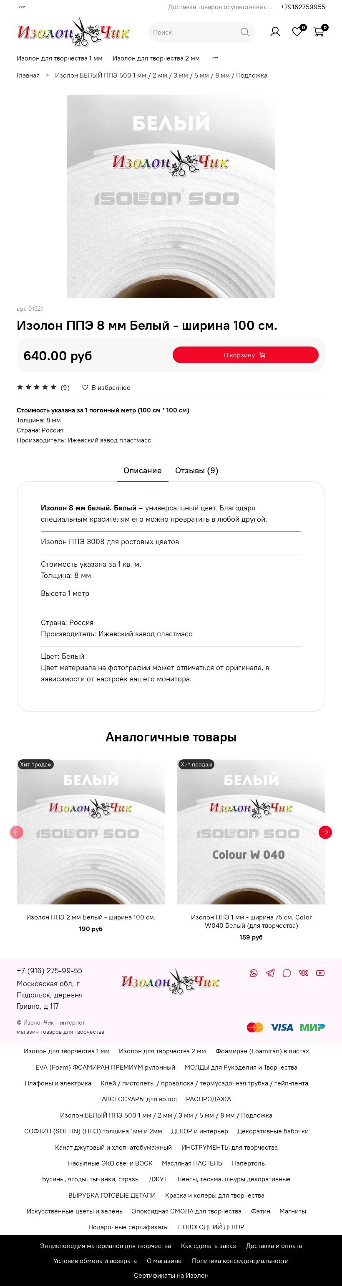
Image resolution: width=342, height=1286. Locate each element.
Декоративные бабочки (273, 1131)
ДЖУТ (158, 1179)
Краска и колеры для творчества (214, 1195)
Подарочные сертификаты (128, 1227)
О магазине (164, 1260)
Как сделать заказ (208, 1245)
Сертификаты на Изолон (171, 1275)
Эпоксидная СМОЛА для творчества (186, 1211)
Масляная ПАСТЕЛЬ (192, 1163)
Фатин (260, 1211)
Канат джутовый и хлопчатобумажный (113, 1147)
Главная (28, 75)
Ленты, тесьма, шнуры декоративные (234, 1179)
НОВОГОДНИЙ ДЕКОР (211, 1227)
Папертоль (248, 1163)
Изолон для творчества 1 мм (60, 58)
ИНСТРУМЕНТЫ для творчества (229, 1147)
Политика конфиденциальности (240, 1260)
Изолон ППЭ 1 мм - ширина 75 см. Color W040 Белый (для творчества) (251, 921)
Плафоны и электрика (58, 1083)
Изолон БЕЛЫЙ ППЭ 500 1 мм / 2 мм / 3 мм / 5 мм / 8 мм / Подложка (161, 75)
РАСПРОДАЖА (208, 1099)
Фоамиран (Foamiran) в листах (262, 1051)
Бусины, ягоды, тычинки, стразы (91, 1179)
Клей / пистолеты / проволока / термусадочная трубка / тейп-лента (204, 1083)
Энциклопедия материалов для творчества (105, 1245)
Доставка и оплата (274, 1245)
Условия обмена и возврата (95, 1260)
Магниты (292, 1211)
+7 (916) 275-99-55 (49, 970)
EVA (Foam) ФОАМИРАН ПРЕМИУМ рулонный (105, 1067)
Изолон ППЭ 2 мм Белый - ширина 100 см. (91, 917)
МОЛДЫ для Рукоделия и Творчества (241, 1067)
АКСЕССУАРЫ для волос (139, 1099)
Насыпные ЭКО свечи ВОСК (110, 1163)
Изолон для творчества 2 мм (156, 58)
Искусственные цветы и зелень (75, 1211)
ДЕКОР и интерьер (199, 1131)
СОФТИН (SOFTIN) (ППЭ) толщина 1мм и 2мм (93, 1131)
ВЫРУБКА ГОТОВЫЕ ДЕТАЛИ (112, 1195)
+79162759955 (303, 7)
